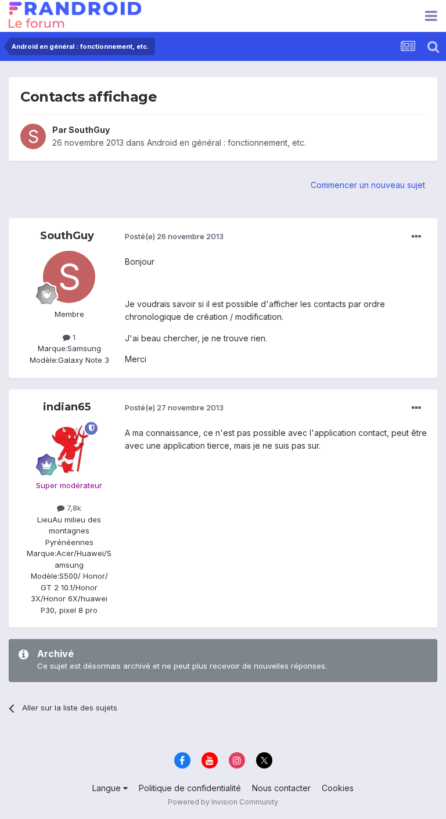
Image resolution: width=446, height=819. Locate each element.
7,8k (72, 508)
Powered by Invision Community (223, 802)
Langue (107, 788)
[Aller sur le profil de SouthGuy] (33, 136)
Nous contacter (281, 788)
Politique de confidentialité (190, 788)
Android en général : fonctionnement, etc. (226, 142)
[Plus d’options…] (416, 237)
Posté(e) (174, 236)
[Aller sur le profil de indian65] (69, 448)
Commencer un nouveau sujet (368, 185)
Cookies (338, 788)
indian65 (67, 407)
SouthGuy (89, 130)
